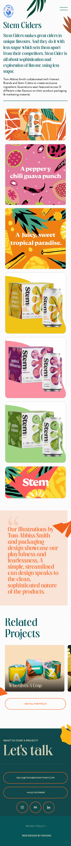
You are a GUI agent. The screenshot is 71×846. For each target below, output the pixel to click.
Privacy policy (35, 826)
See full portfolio (35, 703)
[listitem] (34, 668)
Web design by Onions (36, 835)
